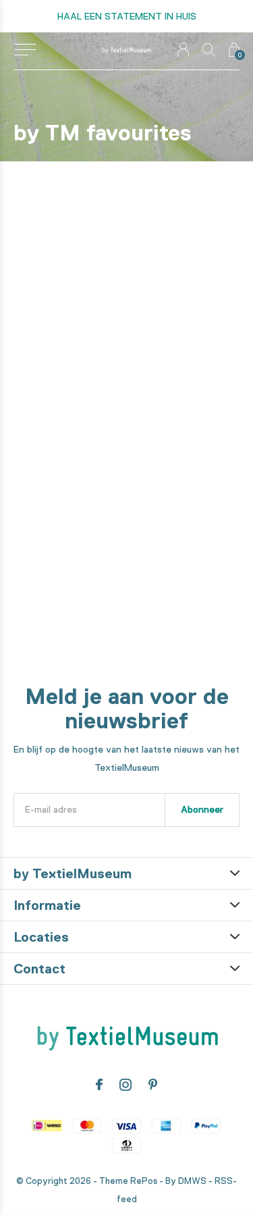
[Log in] (183, 49)
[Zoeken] (208, 49)
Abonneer (202, 809)
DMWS (192, 1181)
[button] (24, 50)
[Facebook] (99, 1085)
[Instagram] (125, 1085)
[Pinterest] (152, 1085)
